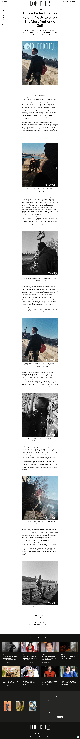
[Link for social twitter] (35, 733)
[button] (56, 168)
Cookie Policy (47, 736)
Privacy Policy (67, 714)
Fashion (40, 9)
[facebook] (3, 13)
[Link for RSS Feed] (44, 733)
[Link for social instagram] (41, 733)
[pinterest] (3, 15)
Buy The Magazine (65, 1)
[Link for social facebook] (38, 733)
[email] (3, 11)
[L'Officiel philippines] (40, 3)
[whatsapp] (3, 22)
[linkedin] (3, 18)
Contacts (32, 736)
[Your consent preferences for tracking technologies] (78, 737)
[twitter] (3, 20)
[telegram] (3, 25)
